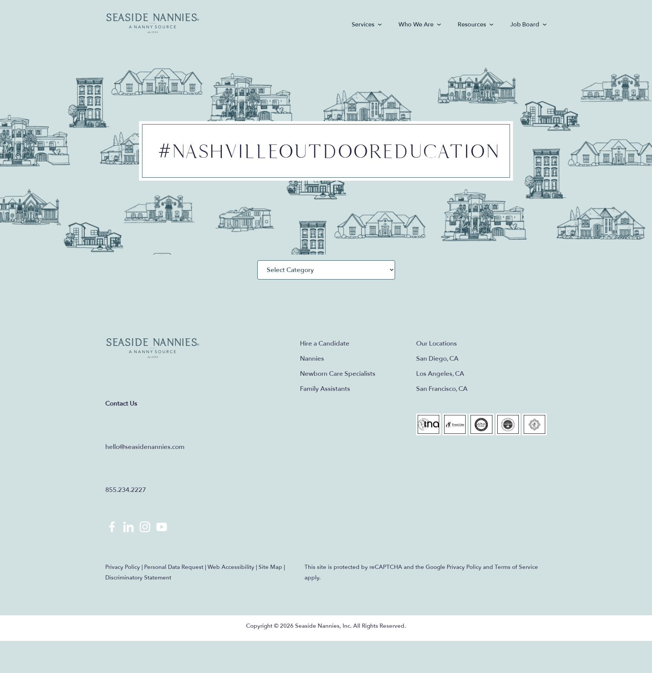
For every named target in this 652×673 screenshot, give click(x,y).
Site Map (270, 567)
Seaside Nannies (153, 23)
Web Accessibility (231, 567)
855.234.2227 (125, 490)
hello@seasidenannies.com (145, 447)
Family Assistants (325, 388)
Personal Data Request (173, 567)
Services (363, 24)
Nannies (312, 358)
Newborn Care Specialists (337, 373)
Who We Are (416, 24)
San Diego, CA (437, 358)
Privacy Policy (122, 567)
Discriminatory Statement (138, 577)
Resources (472, 24)
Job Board (524, 24)
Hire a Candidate (324, 343)
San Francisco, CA (441, 388)
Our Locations (436, 343)
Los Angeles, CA (440, 373)
